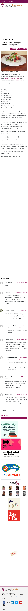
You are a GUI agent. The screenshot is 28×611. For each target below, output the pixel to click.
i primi (10, 39)
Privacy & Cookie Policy (6, 596)
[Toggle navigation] (24, 1)
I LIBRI (7, 1)
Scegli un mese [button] (13, 418)
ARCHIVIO (11, 1)
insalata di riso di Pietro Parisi (11, 78)
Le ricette (4, 39)
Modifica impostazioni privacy (17, 596)
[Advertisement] (14, 23)
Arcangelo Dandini (18, 80)
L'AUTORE (3, 1)
